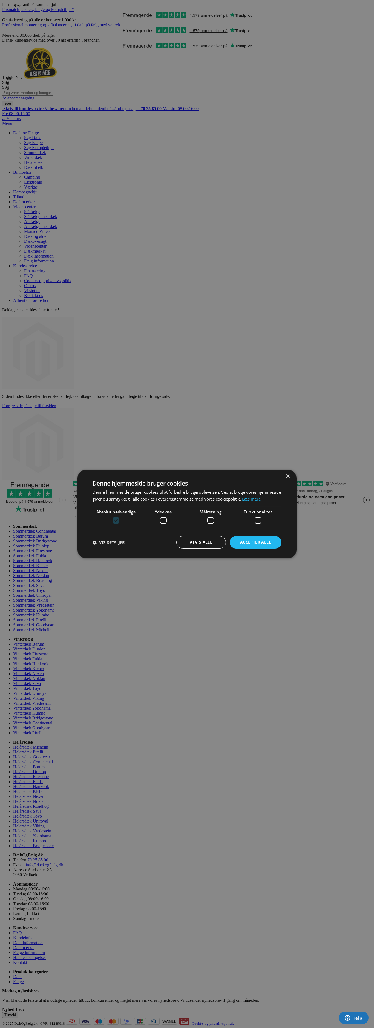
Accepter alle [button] (255, 542)
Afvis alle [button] (201, 542)
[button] (109, 542)
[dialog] (187, 514)
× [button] (288, 476)
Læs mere (251, 499)
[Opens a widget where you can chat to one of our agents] (353, 1018)
